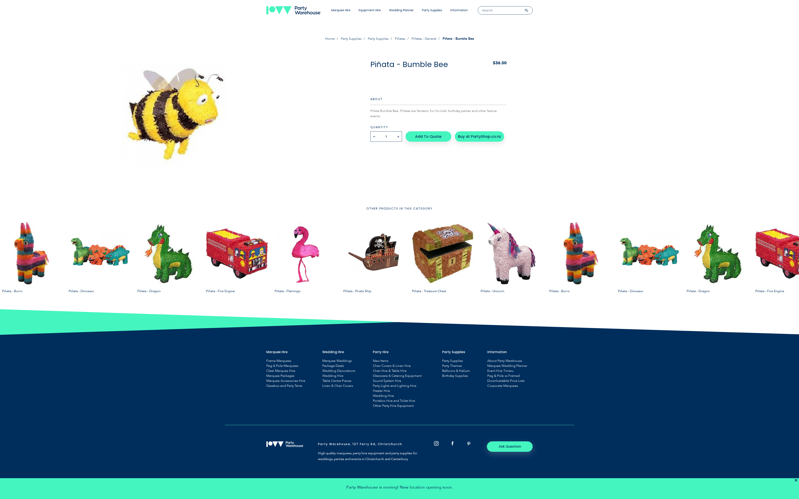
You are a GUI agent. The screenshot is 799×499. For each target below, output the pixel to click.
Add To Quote (428, 136)
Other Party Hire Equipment (393, 406)
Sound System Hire (387, 381)
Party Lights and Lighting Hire (394, 386)
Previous (6, 257)
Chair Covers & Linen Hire (392, 366)
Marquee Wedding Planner (507, 366)
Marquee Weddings (337, 361)
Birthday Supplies (455, 376)
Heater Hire (381, 391)
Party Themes (452, 366)
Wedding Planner (401, 10)
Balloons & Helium (456, 371)
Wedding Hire (332, 376)
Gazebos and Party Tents (284, 386)
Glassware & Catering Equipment (397, 376)
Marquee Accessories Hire (285, 381)
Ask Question (510, 446)
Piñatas (400, 38)
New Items (380, 361)
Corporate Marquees (502, 386)
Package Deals (333, 366)
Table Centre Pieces (336, 381)
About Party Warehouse (504, 361)
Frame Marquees (278, 361)
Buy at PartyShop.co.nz (479, 136)
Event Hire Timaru (500, 371)
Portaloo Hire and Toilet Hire (394, 401)
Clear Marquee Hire (280, 371)
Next (793, 257)
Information (459, 10)
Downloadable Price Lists (506, 381)
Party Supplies (432, 10)
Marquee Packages (280, 376)
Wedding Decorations (338, 371)
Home (330, 38)
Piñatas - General (424, 38)
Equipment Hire (370, 10)
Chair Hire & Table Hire (390, 371)
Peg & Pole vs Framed (503, 376)
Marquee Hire (340, 10)
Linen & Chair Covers (337, 386)
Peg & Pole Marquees (282, 366)
